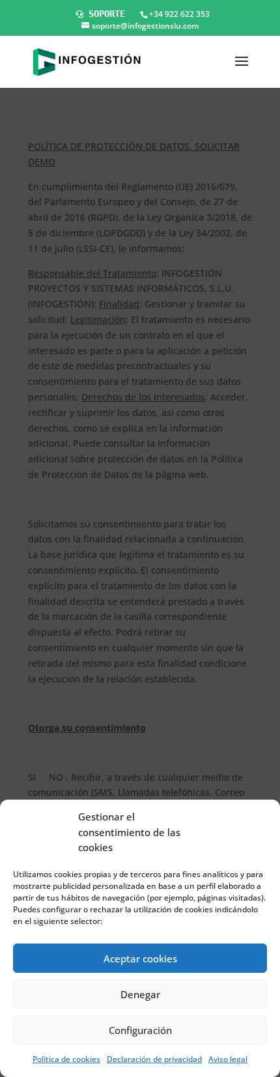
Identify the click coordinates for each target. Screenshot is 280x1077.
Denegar (140, 994)
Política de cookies (66, 1059)
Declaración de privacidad (154, 1059)
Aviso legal (227, 1059)
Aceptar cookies (140, 958)
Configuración (140, 1030)
